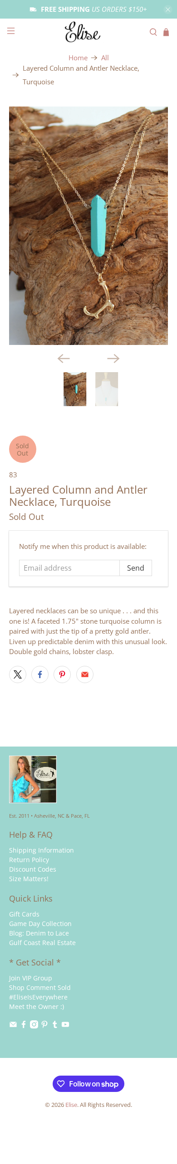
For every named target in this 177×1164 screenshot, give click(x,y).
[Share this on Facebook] (40, 674)
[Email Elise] (13, 1026)
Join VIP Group (30, 978)
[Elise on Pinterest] (44, 1026)
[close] (167, 9)
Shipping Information (41, 850)
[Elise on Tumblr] (55, 1026)
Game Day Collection (40, 923)
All (105, 57)
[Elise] (88, 32)
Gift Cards (24, 914)
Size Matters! (29, 878)
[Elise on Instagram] (34, 1026)
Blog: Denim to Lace (39, 933)
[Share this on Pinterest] (62, 674)
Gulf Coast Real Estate (42, 942)
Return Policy (29, 859)
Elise (71, 1105)
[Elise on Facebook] (24, 1026)
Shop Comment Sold (40, 987)
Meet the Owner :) (36, 1006)
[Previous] (63, 358)
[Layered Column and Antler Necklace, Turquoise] (88, 226)
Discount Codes (32, 869)
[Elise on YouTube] (65, 1026)
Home (78, 57)
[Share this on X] (17, 674)
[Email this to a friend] (84, 674)
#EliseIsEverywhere (38, 997)
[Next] (113, 358)
